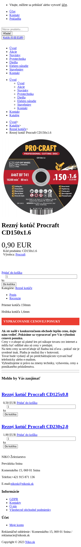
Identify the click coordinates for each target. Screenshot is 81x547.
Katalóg (14, 115)
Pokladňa (15, 18)
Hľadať (7, 33)
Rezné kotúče (17, 129)
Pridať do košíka (12, 272)
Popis (12, 294)
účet (64, 5)
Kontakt (14, 15)
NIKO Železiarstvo (14, 457)
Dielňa (13, 62)
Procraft (20, 254)
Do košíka (9, 284)
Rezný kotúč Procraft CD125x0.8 (35, 394)
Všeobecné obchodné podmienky (30, 509)
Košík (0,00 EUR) (13, 37)
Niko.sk (30, 542)
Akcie (13, 51)
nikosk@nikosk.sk (22, 483)
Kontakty (15, 502)
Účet (12, 11)
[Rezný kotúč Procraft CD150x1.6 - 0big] (41, 215)
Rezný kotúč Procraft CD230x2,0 (35, 426)
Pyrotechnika (17, 58)
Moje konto (16, 525)
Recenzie (15, 298)
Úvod (13, 48)
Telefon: (7, 477)
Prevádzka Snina (12, 463)
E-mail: (6, 483)
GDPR (13, 499)
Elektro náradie (18, 66)
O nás (13, 506)
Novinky (14, 55)
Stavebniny (16, 69)
